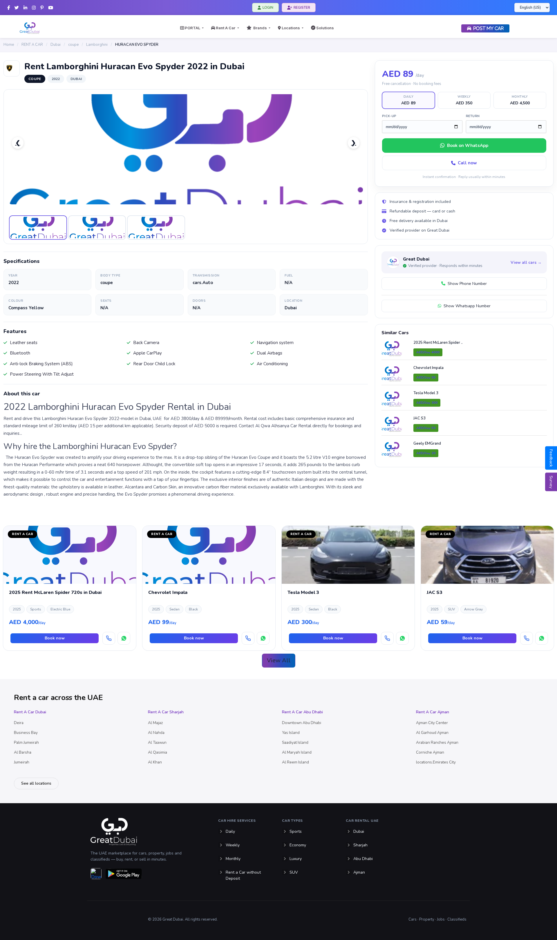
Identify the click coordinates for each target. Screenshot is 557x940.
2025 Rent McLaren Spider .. (438, 342)
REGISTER (302, 7)
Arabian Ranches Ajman (437, 742)
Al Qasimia (157, 752)
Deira (18, 723)
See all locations (36, 783)
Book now (55, 638)
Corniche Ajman (430, 752)
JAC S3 (419, 418)
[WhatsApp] (123, 638)
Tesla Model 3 (425, 393)
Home (8, 44)
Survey (551, 481)
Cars (412, 919)
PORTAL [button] (192, 28)
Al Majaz (155, 723)
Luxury (296, 858)
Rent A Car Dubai (30, 712)
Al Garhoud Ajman (432, 732)
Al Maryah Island (297, 752)
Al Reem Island (295, 762)
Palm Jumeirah (26, 742)
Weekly (233, 845)
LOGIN (268, 7)
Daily (230, 831)
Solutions (324, 28)
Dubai (55, 44)
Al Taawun (157, 742)
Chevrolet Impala (428, 367)
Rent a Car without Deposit (243, 875)
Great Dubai (416, 259)
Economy (298, 845)
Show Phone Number (466, 283)
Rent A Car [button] (225, 28)
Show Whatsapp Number (466, 306)
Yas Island (291, 732)
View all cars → (526, 262)
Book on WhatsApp (467, 145)
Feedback (551, 458)
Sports (296, 831)
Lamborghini (97, 44)
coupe (73, 44)
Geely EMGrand (427, 443)
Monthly (233, 858)
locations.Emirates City (436, 762)
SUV (294, 872)
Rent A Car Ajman (432, 712)
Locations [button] (291, 28)
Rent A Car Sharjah (166, 712)
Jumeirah (21, 762)
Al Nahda (156, 732)
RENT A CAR (32, 44)
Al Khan (155, 762)
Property (426, 919)
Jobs (441, 919)
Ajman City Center (432, 723)
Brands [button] (260, 28)
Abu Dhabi (363, 858)
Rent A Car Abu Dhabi (302, 712)
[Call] (108, 638)
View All (278, 660)
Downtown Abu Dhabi (301, 723)
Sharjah (360, 845)
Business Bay (26, 732)
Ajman (359, 872)
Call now (467, 163)
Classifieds (456, 919)
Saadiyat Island (295, 742)
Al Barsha (22, 752)
